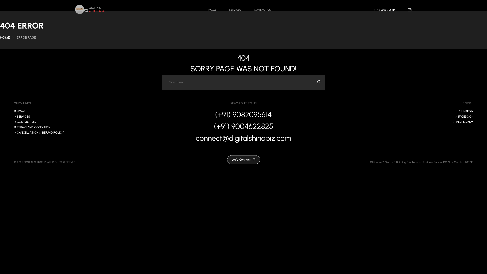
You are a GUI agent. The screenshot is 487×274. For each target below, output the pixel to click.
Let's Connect (241, 159)
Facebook (465, 116)
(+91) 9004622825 (243, 126)
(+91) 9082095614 (243, 114)
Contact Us (262, 9)
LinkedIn (467, 111)
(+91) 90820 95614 (384, 10)
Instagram (464, 122)
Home (212, 9)
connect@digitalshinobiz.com (243, 138)
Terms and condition (33, 127)
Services (235, 9)
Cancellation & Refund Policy (40, 132)
